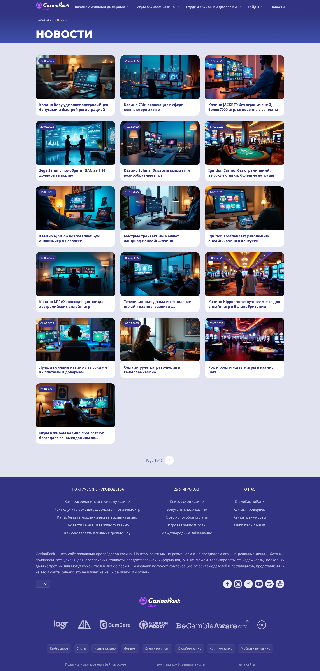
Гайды (253, 7)
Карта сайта (245, 664)
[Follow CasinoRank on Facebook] (227, 584)
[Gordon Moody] (153, 624)
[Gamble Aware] (212, 624)
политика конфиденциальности (181, 664)
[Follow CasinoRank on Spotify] (269, 584)
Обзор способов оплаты (187, 517)
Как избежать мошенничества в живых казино (97, 517)
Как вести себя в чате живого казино (97, 525)
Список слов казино (187, 501)
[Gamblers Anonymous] (84, 624)
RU (41, 584)
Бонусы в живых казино (187, 509)
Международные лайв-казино (186, 533)
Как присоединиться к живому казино (97, 501)
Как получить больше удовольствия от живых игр (97, 509)
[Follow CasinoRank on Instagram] (238, 584)
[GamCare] (115, 624)
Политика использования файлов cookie (95, 664)
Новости (278, 7)
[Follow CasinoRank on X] (248, 584)
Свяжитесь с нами (249, 525)
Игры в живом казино (156, 7)
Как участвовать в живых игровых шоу (97, 533)
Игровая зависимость (187, 525)
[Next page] (169, 460)
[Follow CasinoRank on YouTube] (259, 584)
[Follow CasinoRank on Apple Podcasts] (280, 584)
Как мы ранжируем (249, 517)
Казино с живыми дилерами (100, 7)
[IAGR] (61, 624)
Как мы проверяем (250, 509)
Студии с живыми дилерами (211, 7)
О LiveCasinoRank (249, 501)
